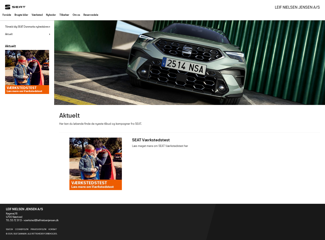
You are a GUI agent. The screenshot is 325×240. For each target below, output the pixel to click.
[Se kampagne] (95, 164)
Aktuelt (9, 34)
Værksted (37, 14)
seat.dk (9, 229)
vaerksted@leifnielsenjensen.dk (41, 220)
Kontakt (53, 229)
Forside (7, 14)
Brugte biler (21, 14)
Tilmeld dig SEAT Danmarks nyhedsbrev (27, 26)
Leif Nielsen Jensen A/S (297, 7)
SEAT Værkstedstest (151, 139)
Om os (76, 14)
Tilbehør (64, 14)
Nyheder (51, 14)
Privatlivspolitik (39, 229)
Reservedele (90, 14)
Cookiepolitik (22, 229)
